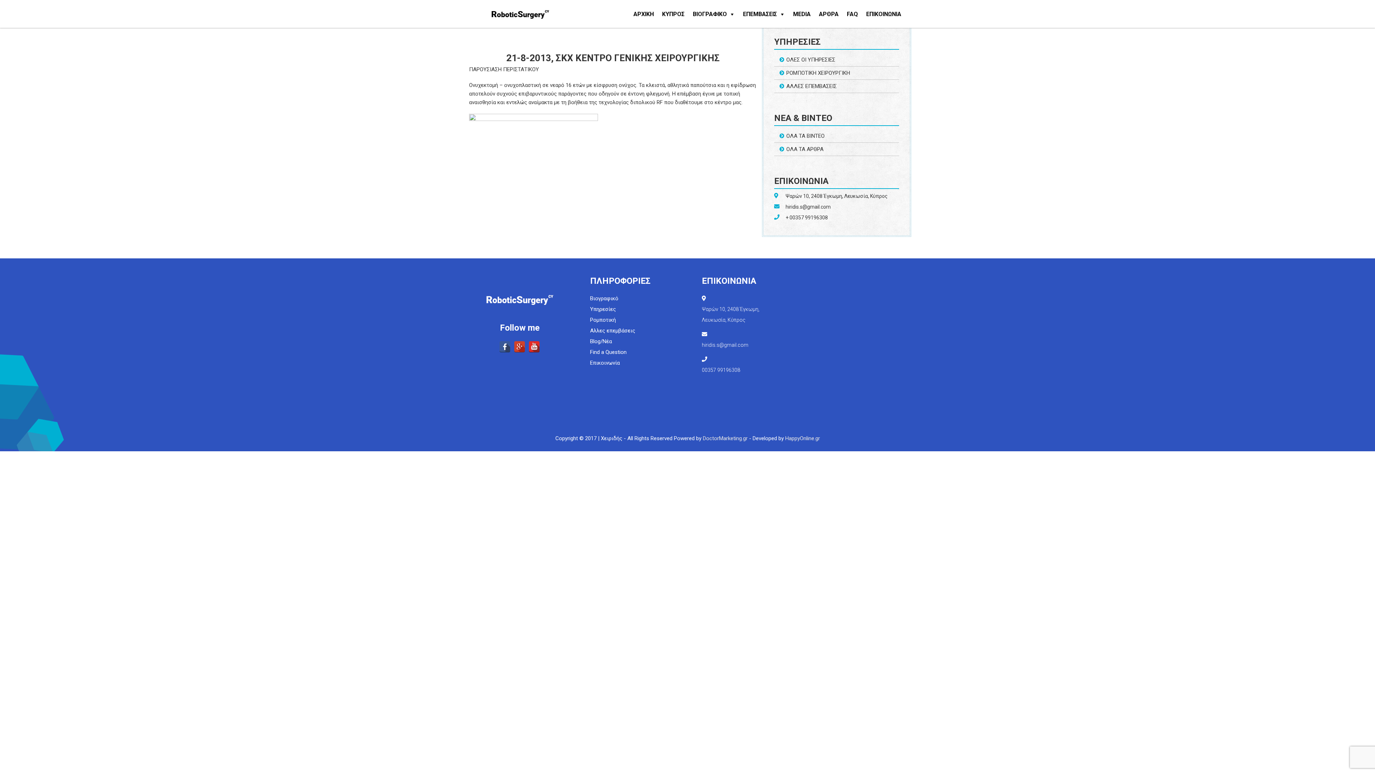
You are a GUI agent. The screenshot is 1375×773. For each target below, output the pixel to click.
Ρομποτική (603, 320)
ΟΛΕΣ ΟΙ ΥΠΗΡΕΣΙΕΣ (810, 60)
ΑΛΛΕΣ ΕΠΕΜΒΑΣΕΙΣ (811, 86)
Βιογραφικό (604, 298)
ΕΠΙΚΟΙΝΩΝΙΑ (883, 14)
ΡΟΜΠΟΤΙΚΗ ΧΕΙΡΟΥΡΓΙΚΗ (818, 73)
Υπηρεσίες (603, 309)
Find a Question (608, 352)
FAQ (852, 14)
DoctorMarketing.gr (725, 438)
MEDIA (802, 14)
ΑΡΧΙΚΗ (643, 14)
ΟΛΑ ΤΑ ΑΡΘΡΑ (805, 149)
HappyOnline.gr (802, 438)
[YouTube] (534, 347)
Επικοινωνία (605, 363)
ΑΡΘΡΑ (829, 14)
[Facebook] (505, 347)
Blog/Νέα (601, 341)
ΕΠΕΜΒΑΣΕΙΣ (760, 14)
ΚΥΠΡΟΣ (673, 14)
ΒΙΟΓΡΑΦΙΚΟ (710, 14)
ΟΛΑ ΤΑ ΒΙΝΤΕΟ (805, 136)
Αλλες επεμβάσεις (612, 330)
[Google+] (519, 347)
